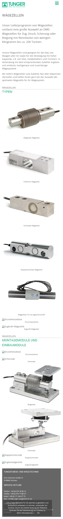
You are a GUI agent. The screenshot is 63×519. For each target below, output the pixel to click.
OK (38, 513)
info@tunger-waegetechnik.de (20, 499)
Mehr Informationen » (25, 513)
